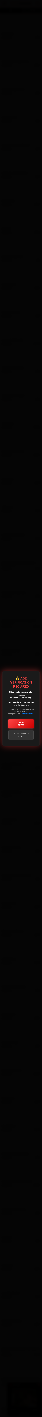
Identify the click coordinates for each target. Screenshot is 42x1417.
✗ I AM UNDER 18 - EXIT (21, 734)
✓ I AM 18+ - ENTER (21, 723)
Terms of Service (27, 714)
